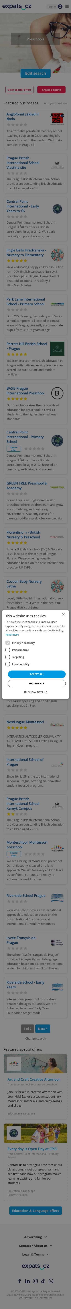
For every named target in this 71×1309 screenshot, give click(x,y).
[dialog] (35, 654)
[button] (35, 692)
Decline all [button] (36, 683)
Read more (12, 634)
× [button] (63, 614)
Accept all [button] (37, 674)
